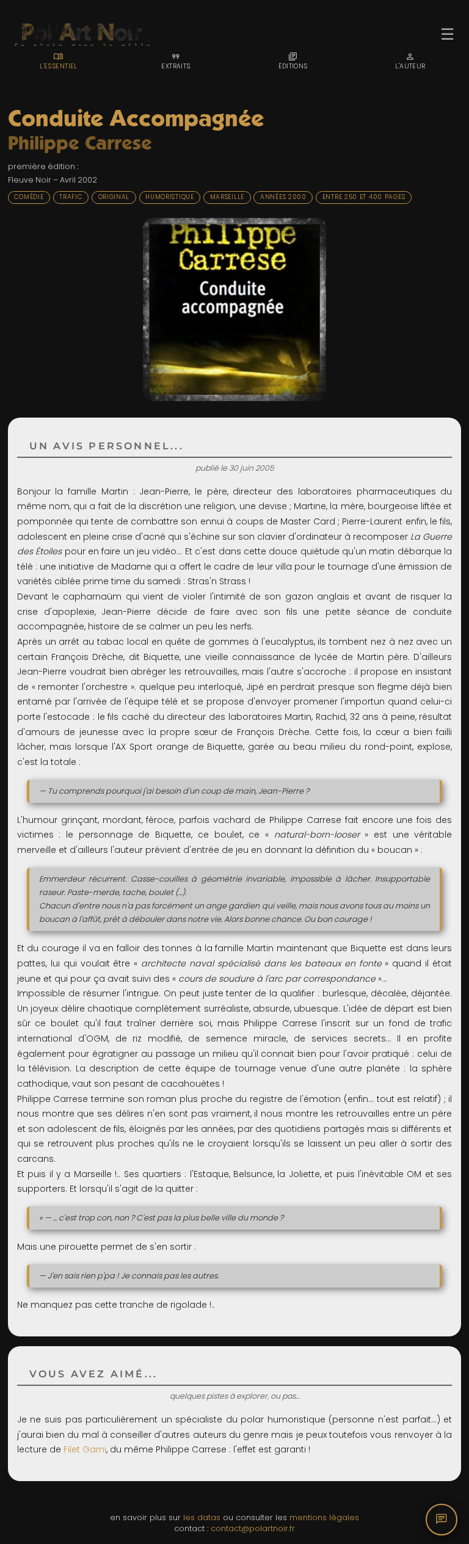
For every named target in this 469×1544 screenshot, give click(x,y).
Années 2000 (283, 196)
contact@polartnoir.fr (253, 1528)
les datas (201, 1517)
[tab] (58, 61)
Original (114, 196)
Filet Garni (85, 1449)
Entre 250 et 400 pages (363, 196)
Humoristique (169, 196)
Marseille (227, 196)
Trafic (70, 196)
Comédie (28, 196)
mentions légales (324, 1517)
